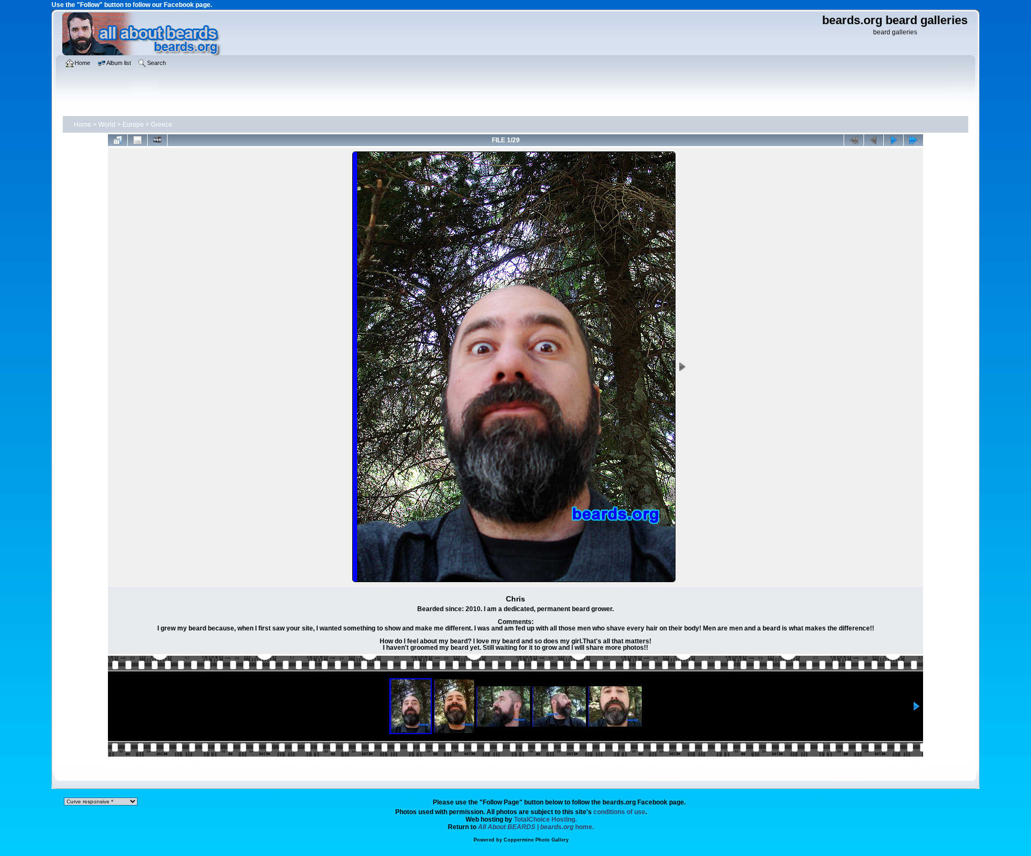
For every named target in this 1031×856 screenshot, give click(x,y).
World (106, 124)
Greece (161, 124)
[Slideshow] (157, 140)
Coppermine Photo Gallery (536, 840)
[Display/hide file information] (137, 140)
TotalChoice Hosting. (545, 819)
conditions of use (619, 812)
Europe (133, 124)
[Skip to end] (913, 140)
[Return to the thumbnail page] (117, 140)
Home (82, 124)
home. (536, 827)
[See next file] (893, 140)
